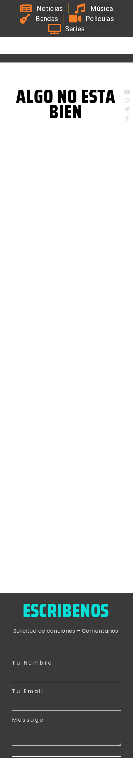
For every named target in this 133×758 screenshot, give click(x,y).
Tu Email (28, 691)
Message (28, 720)
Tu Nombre (32, 663)
